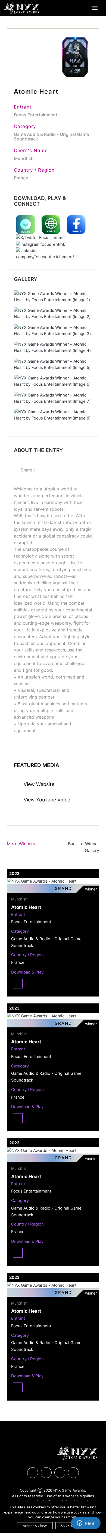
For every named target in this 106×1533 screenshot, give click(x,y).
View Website (38, 784)
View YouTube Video (46, 799)
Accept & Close (35, 1525)
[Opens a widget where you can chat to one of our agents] (86, 1523)
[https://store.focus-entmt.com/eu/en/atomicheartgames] (26, 224)
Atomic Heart (26, 907)
